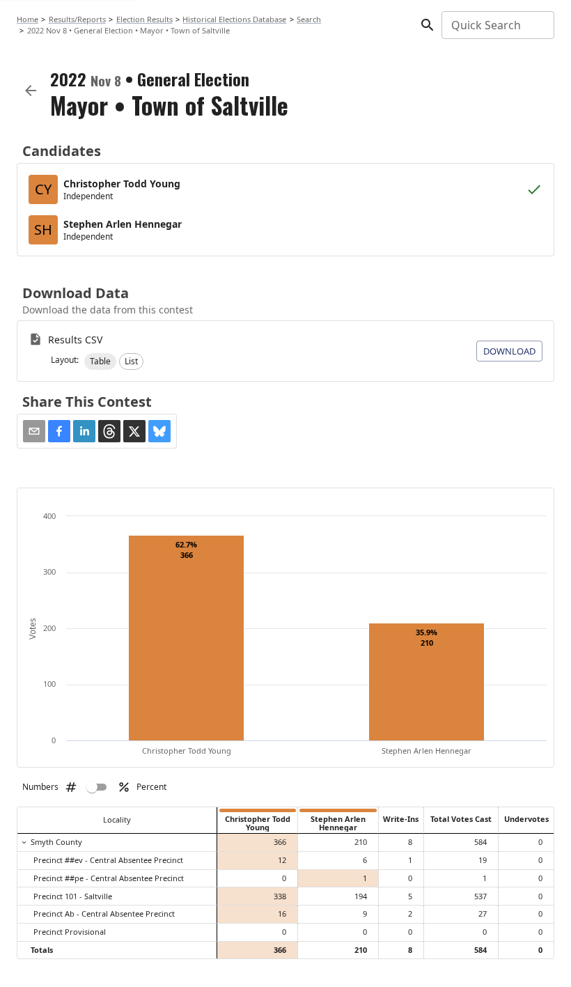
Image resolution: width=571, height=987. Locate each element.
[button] (100, 361)
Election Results (144, 19)
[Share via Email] (34, 431)
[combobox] (497, 25)
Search (309, 19)
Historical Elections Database (234, 19)
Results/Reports (77, 19)
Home (27, 19)
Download (509, 351)
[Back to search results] (31, 90)
